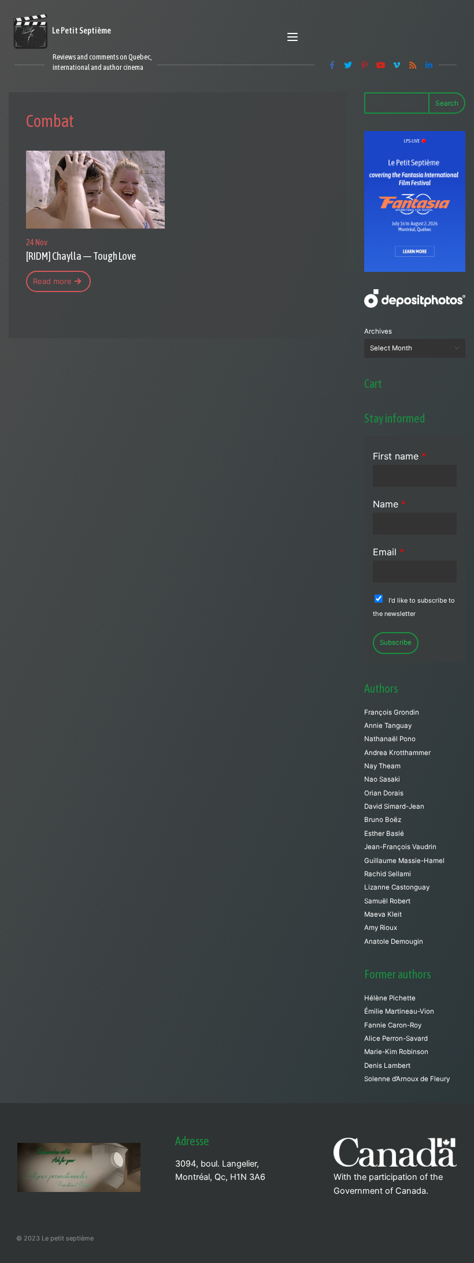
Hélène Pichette (390, 998)
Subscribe (396, 642)
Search (446, 103)
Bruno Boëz (382, 820)
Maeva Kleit (383, 914)
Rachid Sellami (387, 874)
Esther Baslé (384, 833)
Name (389, 504)
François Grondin (391, 712)
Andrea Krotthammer (397, 753)
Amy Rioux (380, 928)
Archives (378, 331)
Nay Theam (382, 766)
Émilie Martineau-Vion (399, 1011)
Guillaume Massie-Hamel (404, 861)
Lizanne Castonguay (396, 887)
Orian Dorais (383, 793)
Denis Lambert (387, 1066)
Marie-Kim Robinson (396, 1052)
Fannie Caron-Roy (392, 1025)
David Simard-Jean (394, 806)
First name (399, 456)
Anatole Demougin (393, 941)
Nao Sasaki (382, 779)
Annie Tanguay (388, 726)
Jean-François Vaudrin (400, 847)
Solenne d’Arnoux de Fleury (407, 1079)
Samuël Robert (387, 901)
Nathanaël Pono (390, 739)
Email (388, 552)
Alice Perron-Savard (396, 1038)
